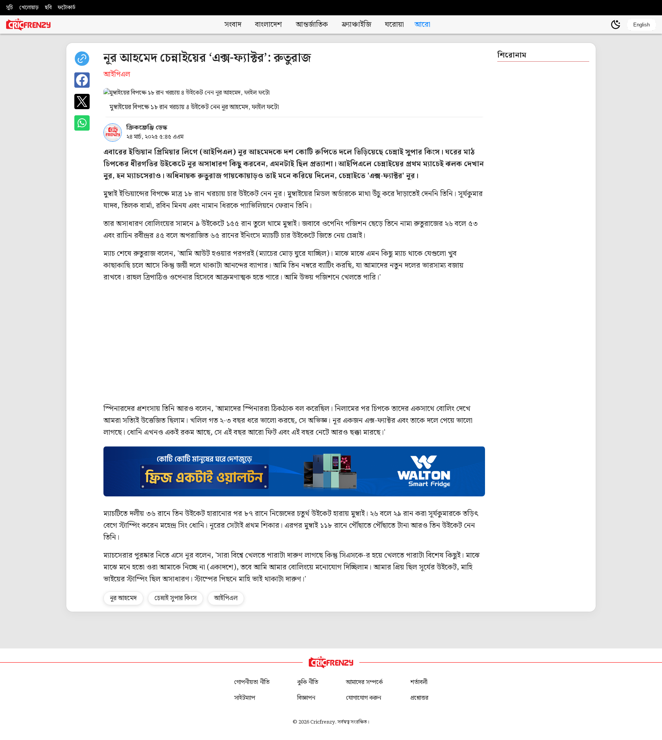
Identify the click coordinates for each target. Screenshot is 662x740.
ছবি (48, 7)
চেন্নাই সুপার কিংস (175, 598)
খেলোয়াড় (29, 7)
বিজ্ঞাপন (306, 698)
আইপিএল (226, 598)
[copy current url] (82, 58)
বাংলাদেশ (268, 25)
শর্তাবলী (419, 682)
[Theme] (616, 24)
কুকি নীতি (307, 682)
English (641, 25)
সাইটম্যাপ (244, 698)
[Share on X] (82, 101)
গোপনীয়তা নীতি (252, 682)
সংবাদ (232, 25)
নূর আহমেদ (123, 598)
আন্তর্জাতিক (312, 25)
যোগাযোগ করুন (363, 698)
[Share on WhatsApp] (82, 123)
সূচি (9, 7)
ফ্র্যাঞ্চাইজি (356, 25)
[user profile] (602, 24)
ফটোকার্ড (66, 7)
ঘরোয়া (394, 25)
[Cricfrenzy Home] (28, 24)
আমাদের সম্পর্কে (364, 682)
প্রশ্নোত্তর (419, 698)
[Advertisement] (333, 343)
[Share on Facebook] (82, 80)
